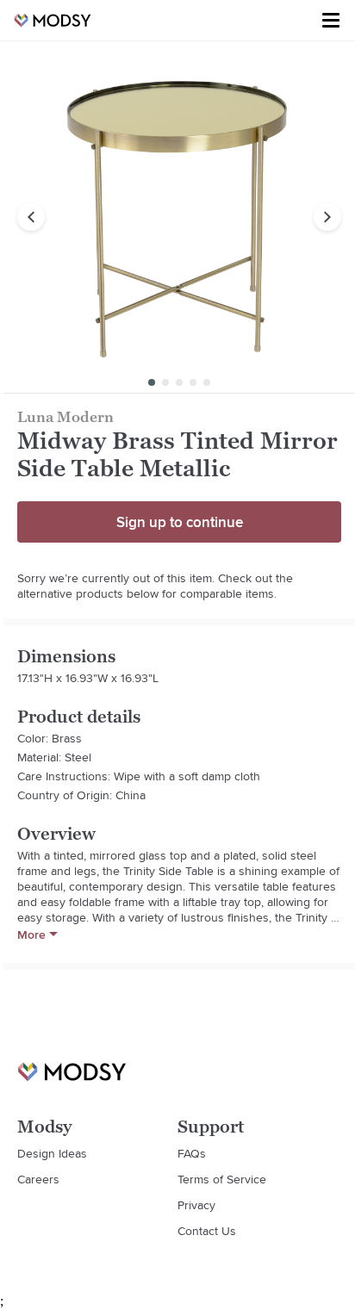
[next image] (327, 217)
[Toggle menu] (330, 20)
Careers (38, 1179)
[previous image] (31, 217)
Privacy (196, 1205)
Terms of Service (222, 1179)
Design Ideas (52, 1153)
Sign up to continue (179, 522)
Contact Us (207, 1231)
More (31, 934)
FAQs (192, 1153)
